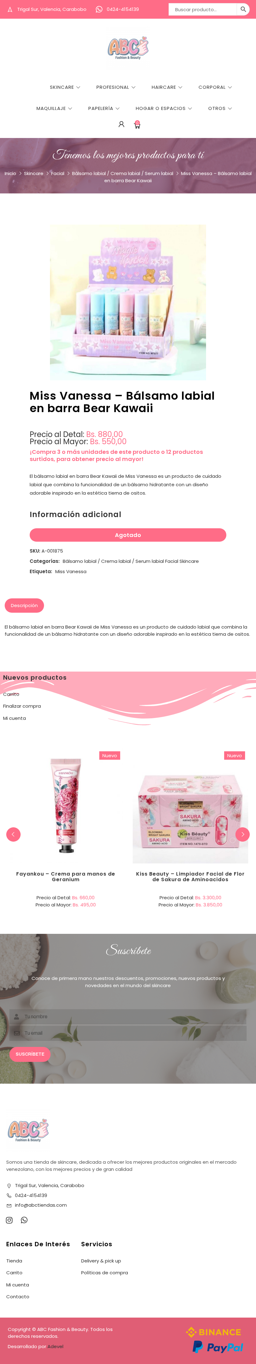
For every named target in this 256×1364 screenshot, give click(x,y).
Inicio (10, 173)
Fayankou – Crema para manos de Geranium (65, 876)
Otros (217, 108)
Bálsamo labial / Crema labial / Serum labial (122, 173)
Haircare (164, 87)
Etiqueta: (41, 571)
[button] (242, 834)
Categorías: (45, 561)
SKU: (35, 551)
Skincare (62, 87)
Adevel (55, 1346)
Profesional (112, 87)
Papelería (100, 108)
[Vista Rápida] (91, 780)
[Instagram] (9, 1220)
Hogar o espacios (161, 108)
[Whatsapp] (24, 1220)
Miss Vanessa (70, 571)
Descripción (24, 605)
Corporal (212, 87)
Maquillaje (51, 108)
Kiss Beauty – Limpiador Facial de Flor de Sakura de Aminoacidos (190, 876)
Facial (57, 173)
